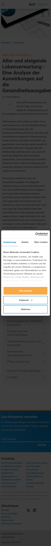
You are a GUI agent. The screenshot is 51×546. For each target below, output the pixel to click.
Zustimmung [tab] (9, 242)
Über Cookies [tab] (41, 242)
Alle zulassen (25, 291)
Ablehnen (25, 309)
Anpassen (24, 300)
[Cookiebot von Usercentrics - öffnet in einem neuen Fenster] (36, 234)
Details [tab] (25, 242)
